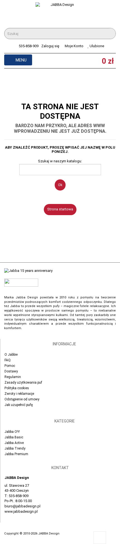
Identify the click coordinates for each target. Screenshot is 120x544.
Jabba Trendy (14, 448)
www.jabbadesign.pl (21, 511)
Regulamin (12, 377)
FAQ (7, 360)
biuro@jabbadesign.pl (22, 506)
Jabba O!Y (12, 432)
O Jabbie (11, 355)
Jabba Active (14, 443)
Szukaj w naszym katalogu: (60, 161)
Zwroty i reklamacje (19, 394)
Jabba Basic (13, 437)
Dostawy (11, 371)
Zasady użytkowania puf (23, 382)
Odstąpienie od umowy (21, 399)
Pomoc (9, 366)
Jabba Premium (16, 454)
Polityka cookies (16, 388)
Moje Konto (74, 46)
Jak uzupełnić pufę (18, 405)
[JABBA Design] (60, 13)
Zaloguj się (50, 46)
